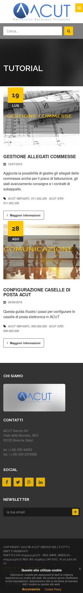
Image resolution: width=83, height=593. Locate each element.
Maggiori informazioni (25, 215)
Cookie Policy (53, 589)
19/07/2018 (14, 164)
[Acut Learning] (41, 20)
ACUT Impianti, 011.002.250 (27, 198)
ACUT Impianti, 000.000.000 (27, 326)
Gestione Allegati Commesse (39, 156)
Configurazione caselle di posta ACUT (36, 292)
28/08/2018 (14, 302)
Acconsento (31, 589)
